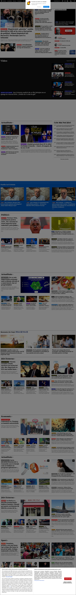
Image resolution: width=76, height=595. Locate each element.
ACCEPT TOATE (68, 578)
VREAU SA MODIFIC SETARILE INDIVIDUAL (67, 582)
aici (10, 586)
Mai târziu (39, 6)
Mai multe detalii (9, 576)
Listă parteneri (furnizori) (39, 580)
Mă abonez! (46, 6)
